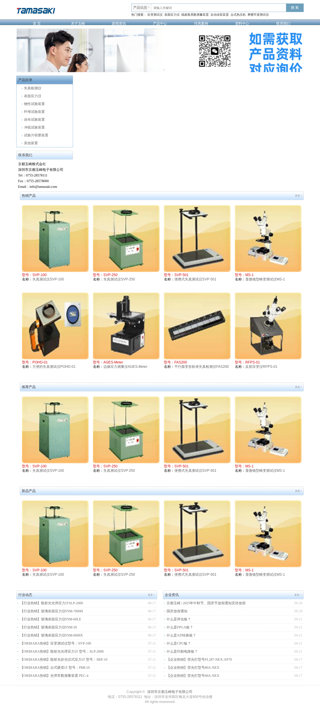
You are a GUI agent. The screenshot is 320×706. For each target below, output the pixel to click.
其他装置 (31, 143)
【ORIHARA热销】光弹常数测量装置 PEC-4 (54, 675)
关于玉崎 (78, 23)
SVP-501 (181, 275)
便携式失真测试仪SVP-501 (195, 279)
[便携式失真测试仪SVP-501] (197, 238)
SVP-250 (110, 275)
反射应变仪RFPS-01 (261, 366)
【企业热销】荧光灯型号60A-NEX (193, 675)
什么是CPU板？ (179, 643)
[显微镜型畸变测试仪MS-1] (268, 238)
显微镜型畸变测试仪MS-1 (265, 279)
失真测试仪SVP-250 (119, 279)
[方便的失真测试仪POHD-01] (55, 326)
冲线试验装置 (34, 127)
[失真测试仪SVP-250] (126, 238)
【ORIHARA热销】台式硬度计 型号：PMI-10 (55, 667)
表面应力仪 (172, 14)
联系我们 (283, 23)
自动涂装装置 (220, 14)
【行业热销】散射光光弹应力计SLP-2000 (51, 603)
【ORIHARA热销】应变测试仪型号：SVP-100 (55, 643)
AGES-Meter (113, 362)
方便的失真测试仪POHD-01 (54, 366)
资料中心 (242, 23)
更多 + (151, 594)
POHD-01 (40, 362)
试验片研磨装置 (36, 135)
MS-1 (249, 275)
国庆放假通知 (177, 611)
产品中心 (160, 23)
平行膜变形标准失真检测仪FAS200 (201, 366)
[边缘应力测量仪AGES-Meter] (126, 326)
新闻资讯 (119, 23)
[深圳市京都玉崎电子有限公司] (36, 10)
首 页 (37, 23)
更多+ (298, 195)
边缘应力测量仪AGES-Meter (125, 366)
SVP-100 (39, 275)
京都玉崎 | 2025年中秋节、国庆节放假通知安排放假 (206, 603)
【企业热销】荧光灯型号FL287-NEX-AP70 (199, 659)
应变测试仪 (155, 14)
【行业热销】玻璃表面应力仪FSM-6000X (51, 635)
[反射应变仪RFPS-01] (268, 326)
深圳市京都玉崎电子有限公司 (169, 692)
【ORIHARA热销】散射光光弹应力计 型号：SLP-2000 (62, 651)
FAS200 (180, 362)
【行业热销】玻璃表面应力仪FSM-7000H (51, 611)
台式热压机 (238, 14)
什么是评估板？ (179, 619)
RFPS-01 (252, 362)
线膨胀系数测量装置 (195, 14)
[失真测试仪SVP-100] (55, 238)
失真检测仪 (32, 88)
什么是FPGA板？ (180, 627)
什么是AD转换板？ (181, 635)
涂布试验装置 (34, 119)
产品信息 (140, 7)
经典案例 (201, 23)
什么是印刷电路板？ (182, 651)
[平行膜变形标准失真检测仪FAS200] (197, 326)
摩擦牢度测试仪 (258, 14)
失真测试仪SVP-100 (48, 279)
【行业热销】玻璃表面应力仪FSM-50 (48, 627)
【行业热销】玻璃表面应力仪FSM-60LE (50, 619)
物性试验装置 (34, 104)
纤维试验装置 (34, 112)
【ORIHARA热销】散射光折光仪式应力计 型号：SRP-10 (63, 659)
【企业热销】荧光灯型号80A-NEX (193, 667)
